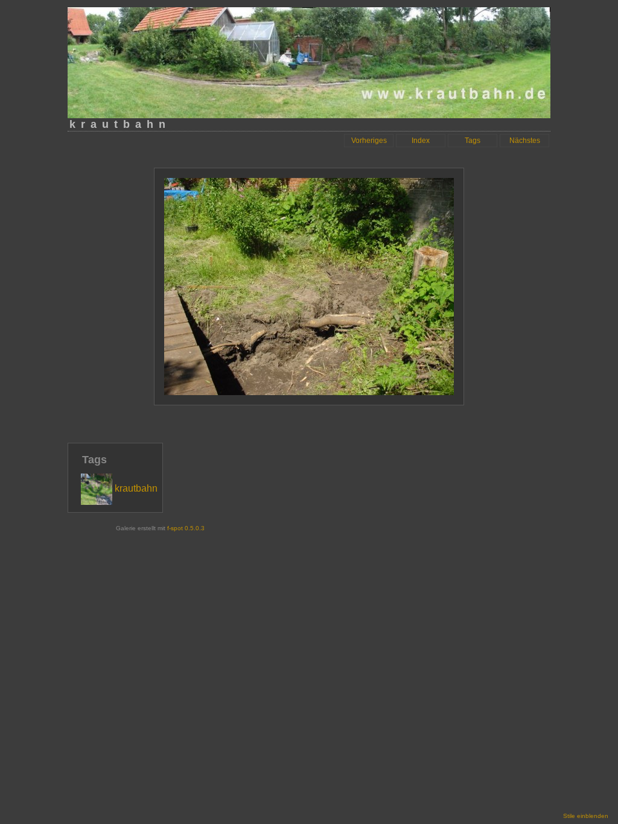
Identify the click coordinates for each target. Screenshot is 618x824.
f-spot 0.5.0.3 (186, 528)
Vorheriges (369, 140)
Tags (472, 140)
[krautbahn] (119, 501)
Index (421, 140)
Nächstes (524, 140)
